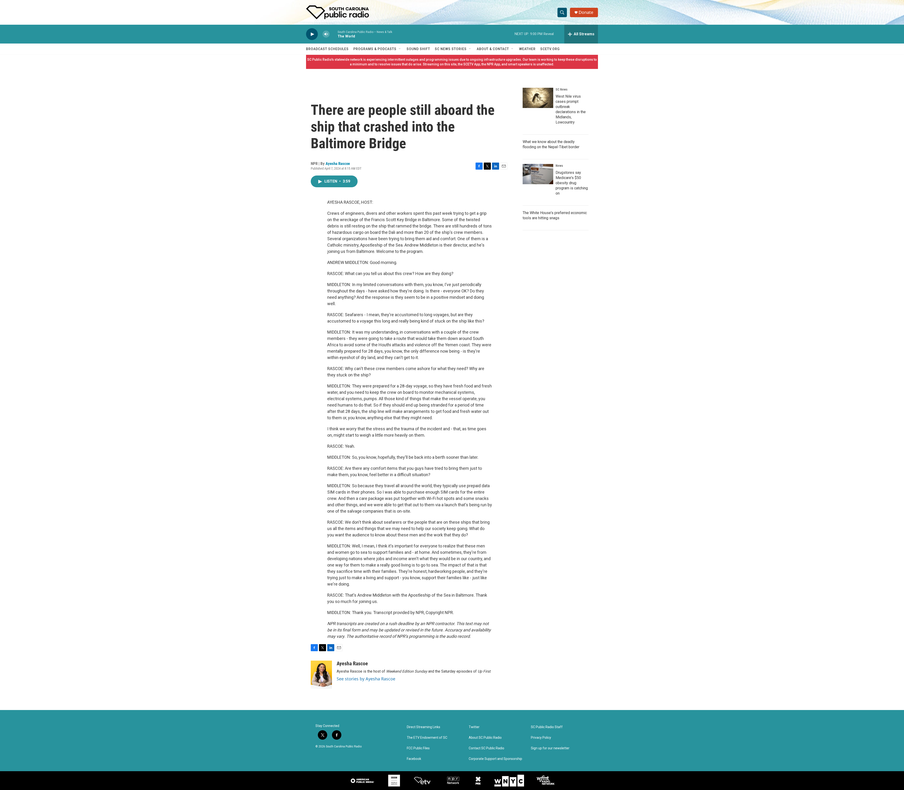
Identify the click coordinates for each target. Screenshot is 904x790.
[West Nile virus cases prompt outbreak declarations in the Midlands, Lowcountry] (538, 98)
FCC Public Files (418, 748)
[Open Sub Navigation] (400, 49)
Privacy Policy (541, 737)
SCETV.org (550, 49)
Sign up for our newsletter (550, 748)
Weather (527, 49)
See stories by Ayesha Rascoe (366, 679)
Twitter (474, 727)
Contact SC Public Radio (486, 748)
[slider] (333, 34)
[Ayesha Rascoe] (321, 675)
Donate (586, 12)
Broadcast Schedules (327, 49)
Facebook (414, 759)
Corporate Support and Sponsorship (495, 759)
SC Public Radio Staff (547, 727)
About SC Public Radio (485, 737)
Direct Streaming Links (423, 727)
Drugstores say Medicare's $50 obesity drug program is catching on (572, 183)
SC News (561, 89)
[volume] (326, 34)
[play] (312, 34)
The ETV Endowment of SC (427, 737)
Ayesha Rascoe (338, 163)
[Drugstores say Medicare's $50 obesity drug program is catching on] (538, 174)
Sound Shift (418, 49)
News (559, 166)
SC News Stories (451, 49)
